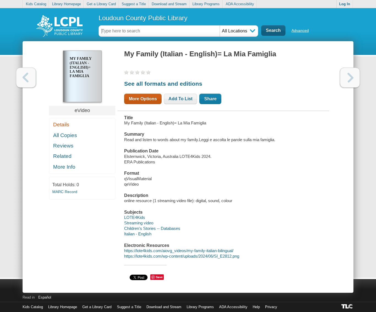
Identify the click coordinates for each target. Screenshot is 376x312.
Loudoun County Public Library (143, 18)
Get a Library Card (101, 4)
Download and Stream (169, 4)
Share (210, 98)
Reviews (63, 146)
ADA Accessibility (240, 4)
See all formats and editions (163, 83)
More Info (64, 167)
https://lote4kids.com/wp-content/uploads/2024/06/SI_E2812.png (181, 256)
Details (61, 124)
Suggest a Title (134, 4)
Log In (344, 4)
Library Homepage (66, 4)
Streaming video (138, 223)
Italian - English (137, 234)
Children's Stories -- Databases (152, 228)
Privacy (271, 307)
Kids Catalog (36, 4)
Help (256, 307)
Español (44, 297)
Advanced (300, 30)
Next (350, 78)
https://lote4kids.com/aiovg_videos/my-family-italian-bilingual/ (178, 250)
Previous (26, 78)
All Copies (65, 135)
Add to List (180, 98)
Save (159, 277)
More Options (143, 98)
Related (62, 156)
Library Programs (206, 4)
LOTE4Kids (134, 217)
